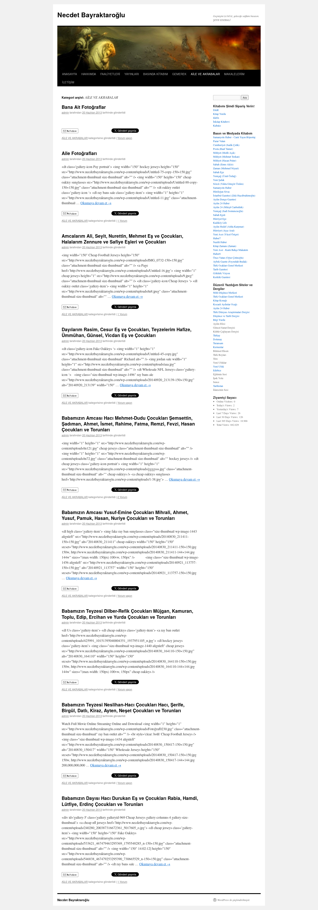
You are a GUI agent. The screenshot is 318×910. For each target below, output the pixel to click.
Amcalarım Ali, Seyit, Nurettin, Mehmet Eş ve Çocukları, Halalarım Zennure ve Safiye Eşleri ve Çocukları (122, 239)
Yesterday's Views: (227, 409)
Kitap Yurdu (219, 114)
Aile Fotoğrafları (79, 153)
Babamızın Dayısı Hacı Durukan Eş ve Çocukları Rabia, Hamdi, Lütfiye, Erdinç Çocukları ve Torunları (130, 801)
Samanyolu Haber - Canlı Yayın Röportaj (234, 137)
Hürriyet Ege (219, 218)
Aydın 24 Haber (221, 203)
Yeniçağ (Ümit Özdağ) (224, 176)
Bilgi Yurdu (219, 319)
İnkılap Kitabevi (221, 121)
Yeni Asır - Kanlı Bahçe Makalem (230, 250)
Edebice (217, 370)
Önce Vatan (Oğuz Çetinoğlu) (228, 257)
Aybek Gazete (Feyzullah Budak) (230, 261)
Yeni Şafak (218, 180)
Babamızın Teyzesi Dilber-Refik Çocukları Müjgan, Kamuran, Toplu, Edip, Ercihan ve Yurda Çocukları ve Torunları (127, 614)
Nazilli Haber (220, 242)
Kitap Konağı (220, 300)
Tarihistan (218, 386)
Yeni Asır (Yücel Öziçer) (226, 234)
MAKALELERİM (234, 74)
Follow (73, 131)
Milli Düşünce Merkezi (225, 292)
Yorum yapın (124, 138)
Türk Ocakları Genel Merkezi (228, 265)
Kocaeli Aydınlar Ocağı (225, 304)
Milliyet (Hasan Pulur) (224, 160)
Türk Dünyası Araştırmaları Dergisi (231, 312)
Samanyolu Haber (222, 187)
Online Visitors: (225, 401)
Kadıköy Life (220, 222)
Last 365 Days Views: (228, 421)
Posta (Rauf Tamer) (223, 148)
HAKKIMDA (88, 74)
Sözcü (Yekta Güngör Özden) (228, 183)
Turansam (218, 343)
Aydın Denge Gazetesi (224, 199)
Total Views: (223, 424)
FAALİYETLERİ (110, 74)
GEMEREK (179, 74)
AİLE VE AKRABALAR (205, 74)
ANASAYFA (69, 74)
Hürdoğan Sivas (221, 191)
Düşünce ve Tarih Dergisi (226, 316)
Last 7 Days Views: (227, 413)
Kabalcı (217, 125)
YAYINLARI (131, 74)
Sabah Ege (218, 172)
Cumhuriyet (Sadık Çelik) (226, 145)
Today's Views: (225, 405)
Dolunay (217, 339)
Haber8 (217, 253)
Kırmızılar (218, 347)
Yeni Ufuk (218, 366)
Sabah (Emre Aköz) (223, 164)
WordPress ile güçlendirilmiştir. (233, 900)
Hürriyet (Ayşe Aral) (223, 230)
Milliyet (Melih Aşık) (224, 152)
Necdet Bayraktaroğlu (91, 14)
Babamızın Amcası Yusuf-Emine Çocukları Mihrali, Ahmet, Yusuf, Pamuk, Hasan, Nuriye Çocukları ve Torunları (125, 515)
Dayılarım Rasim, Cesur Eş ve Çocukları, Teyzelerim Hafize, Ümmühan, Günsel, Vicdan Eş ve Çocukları (126, 332)
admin (65, 112)
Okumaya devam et (95, 203)
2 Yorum (122, 497)
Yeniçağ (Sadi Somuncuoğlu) (228, 211)
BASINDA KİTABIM (155, 74)
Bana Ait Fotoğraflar (84, 107)
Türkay (216, 335)
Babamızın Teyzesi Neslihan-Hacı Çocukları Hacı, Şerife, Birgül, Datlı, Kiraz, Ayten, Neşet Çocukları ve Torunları (123, 707)
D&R (216, 110)
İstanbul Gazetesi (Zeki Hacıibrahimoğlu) (234, 195)
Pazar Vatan (219, 141)
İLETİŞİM (68, 82)
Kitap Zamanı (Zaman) (224, 246)
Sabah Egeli (219, 215)
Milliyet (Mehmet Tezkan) (226, 156)
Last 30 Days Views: (228, 417)
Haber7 (217, 238)
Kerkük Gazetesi (221, 277)
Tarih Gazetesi (220, 269)
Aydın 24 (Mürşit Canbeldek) (228, 207)
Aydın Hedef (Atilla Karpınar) (228, 226)
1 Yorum (122, 220)
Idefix (216, 117)
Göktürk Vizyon (221, 273)
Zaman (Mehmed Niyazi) (226, 168)
